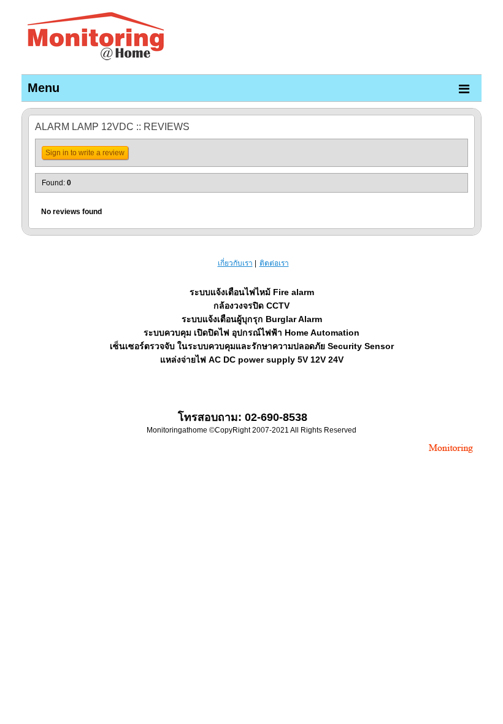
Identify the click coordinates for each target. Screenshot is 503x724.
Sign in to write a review (85, 152)
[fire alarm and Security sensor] (450, 454)
